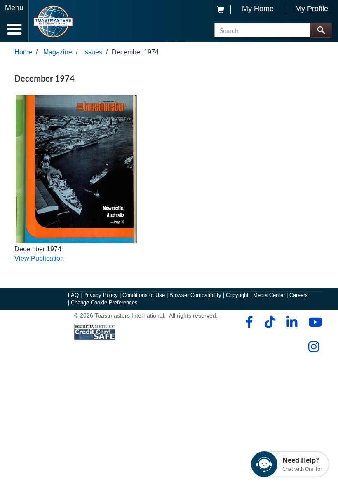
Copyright (237, 295)
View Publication (39, 258)
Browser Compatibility (195, 295)
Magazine (57, 52)
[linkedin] (291, 322)
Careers (298, 295)
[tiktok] (270, 322)
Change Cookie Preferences (104, 302)
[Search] (321, 30)
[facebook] (248, 322)
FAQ (73, 295)
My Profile (311, 9)
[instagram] (313, 346)
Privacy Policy (100, 295)
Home (23, 52)
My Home (258, 9)
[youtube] (313, 322)
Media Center (269, 295)
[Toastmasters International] (53, 21)
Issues (92, 52)
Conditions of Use (143, 295)
